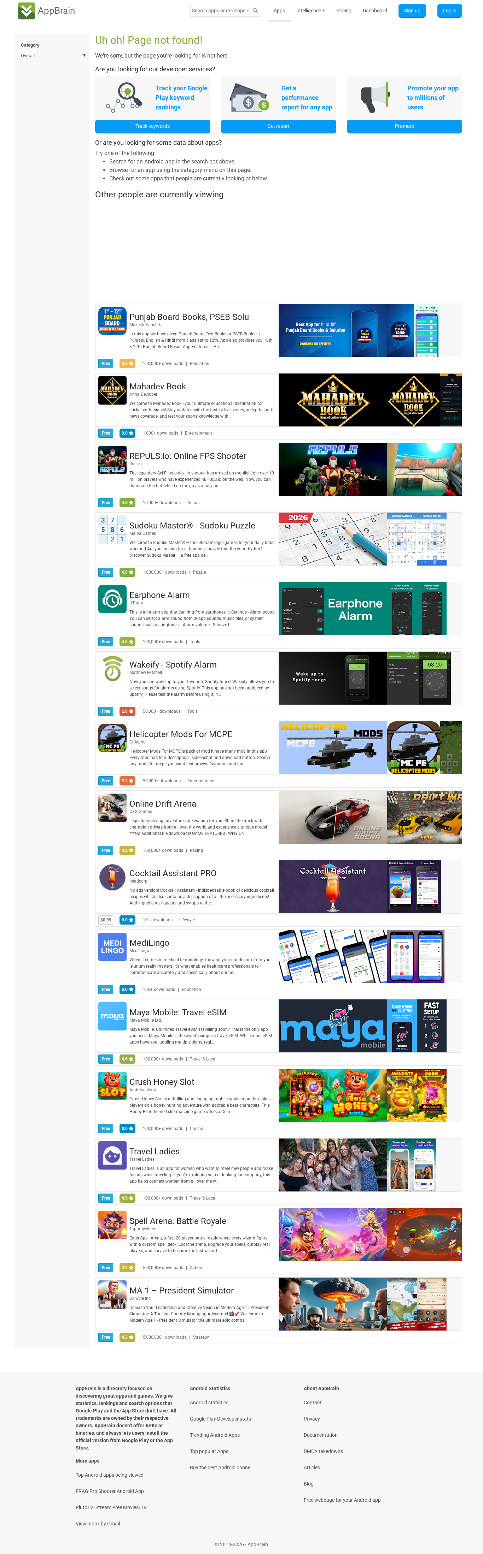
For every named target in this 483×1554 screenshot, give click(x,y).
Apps (279, 10)
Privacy (312, 1419)
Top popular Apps (209, 1451)
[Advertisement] (278, 251)
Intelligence (310, 10)
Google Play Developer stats (220, 1419)
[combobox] (220, 10)
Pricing (343, 10)
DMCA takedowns (323, 1451)
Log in (449, 10)
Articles (312, 1467)
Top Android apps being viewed (110, 1475)
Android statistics (209, 1402)
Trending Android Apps (215, 1435)
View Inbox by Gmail (98, 1523)
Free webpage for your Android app (342, 1500)
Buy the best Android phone (220, 1467)
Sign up (412, 10)
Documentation (321, 1435)
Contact (312, 1402)
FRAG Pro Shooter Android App (110, 1491)
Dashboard (375, 10)
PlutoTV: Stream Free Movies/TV (111, 1507)
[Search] (255, 10)
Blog (309, 1484)
